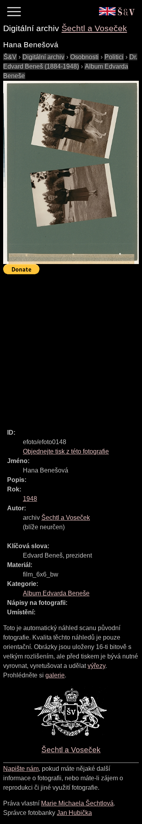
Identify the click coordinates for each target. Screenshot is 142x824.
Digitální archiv (43, 57)
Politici (114, 57)
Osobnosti (84, 57)
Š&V (10, 57)
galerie (55, 675)
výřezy (96, 665)
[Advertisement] (71, 348)
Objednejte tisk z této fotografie (66, 451)
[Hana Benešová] (71, 172)
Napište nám (21, 768)
